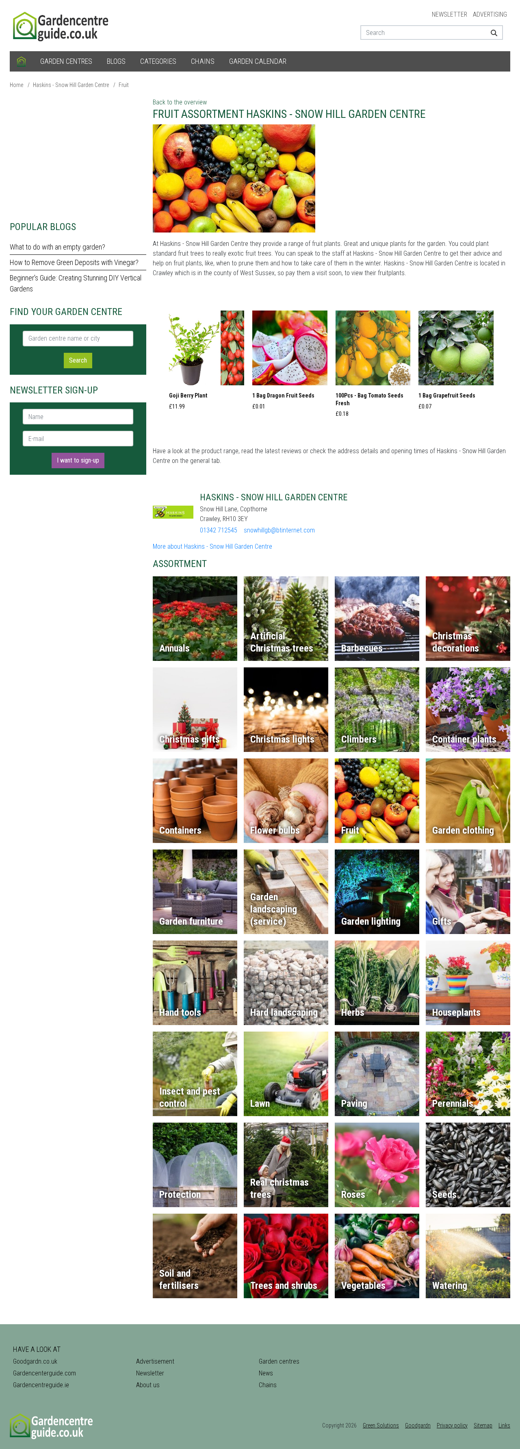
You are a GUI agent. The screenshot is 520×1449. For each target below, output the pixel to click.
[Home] (21, 61)
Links (504, 1425)
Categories (158, 61)
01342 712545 (218, 530)
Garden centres (66, 61)
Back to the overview (180, 102)
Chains (202, 61)
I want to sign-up (78, 460)
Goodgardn (418, 1425)
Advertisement (155, 1361)
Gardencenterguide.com (44, 1373)
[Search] (491, 32)
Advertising (490, 14)
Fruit (124, 85)
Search (78, 360)
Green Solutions (381, 1425)
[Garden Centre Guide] (61, 25)
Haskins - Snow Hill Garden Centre (71, 85)
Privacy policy (452, 1425)
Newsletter (449, 14)
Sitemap (483, 1425)
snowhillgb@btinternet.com (279, 530)
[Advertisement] (78, 154)
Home (16, 85)
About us (148, 1385)
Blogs (116, 61)
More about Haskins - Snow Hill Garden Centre (212, 546)
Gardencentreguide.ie (41, 1385)
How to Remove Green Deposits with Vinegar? (74, 262)
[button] (206, 363)
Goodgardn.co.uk (35, 1361)
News (266, 1373)
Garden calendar (257, 61)
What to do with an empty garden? (57, 247)
